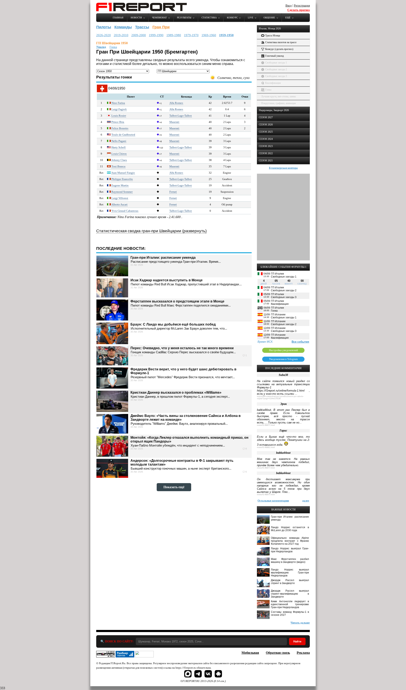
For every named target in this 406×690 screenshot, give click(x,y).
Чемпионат (159, 17)
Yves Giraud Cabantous (124, 210)
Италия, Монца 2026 (270, 28)
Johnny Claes (119, 160)
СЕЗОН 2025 (266, 131)
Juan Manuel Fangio (123, 172)
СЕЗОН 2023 (266, 146)
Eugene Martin (120, 185)
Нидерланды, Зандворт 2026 (274, 110)
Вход (288, 5)
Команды (123, 27)
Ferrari (173, 191)
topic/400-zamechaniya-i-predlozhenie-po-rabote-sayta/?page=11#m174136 (280, 397)
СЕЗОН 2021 (266, 160)
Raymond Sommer (122, 191)
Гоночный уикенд (274, 55)
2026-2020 (103, 35)
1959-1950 (226, 35)
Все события (300, 341)
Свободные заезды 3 (276, 76)
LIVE (250, 17)
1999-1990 (156, 35)
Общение (269, 17)
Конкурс (232, 17)
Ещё (288, 17)
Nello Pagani (118, 141)
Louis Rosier (118, 115)
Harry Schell (118, 147)
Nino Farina (118, 102)
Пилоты (103, 27)
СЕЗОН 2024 (266, 138)
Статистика (209, 17)
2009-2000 (138, 35)
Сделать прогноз (298, 10)
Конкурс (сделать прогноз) (279, 49)
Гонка (113, 47)
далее (305, 500)
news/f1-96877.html (266, 425)
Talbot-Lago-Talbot (180, 115)
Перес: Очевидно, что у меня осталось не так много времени (182, 348)
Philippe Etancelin (122, 179)
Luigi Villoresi (119, 198)
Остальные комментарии (273, 500)
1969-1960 (209, 35)
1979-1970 (191, 35)
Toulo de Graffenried (123, 134)
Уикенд (101, 47)
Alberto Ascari (119, 204)
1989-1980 (173, 35)
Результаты (184, 17)
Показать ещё (173, 487)
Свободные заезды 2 (276, 69)
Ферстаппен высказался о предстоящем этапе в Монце (177, 301)
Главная (118, 17)
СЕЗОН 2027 (266, 117)
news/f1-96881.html (266, 447)
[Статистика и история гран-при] (102, 91)
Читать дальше (300, 622)
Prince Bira (117, 122)
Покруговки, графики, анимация (278, 103)
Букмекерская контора (283, 167)
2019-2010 (121, 35)
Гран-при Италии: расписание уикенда (163, 257)
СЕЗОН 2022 (266, 153)
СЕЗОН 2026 (266, 124)
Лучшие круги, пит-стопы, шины (278, 96)
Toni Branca (118, 166)
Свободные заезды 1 (276, 62)
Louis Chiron (119, 153)
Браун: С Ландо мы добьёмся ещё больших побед (173, 324)
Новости (136, 17)
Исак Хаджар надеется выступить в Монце (166, 280)
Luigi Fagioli (119, 109)
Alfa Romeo (176, 102)
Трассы (142, 27)
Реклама (303, 652)
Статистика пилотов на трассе (280, 42)
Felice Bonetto (119, 128)
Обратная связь (278, 652)
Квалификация (273, 82)
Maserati (174, 122)
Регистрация (302, 5)
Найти (297, 641)
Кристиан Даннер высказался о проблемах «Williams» (175, 392)
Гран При (161, 27)
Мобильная (250, 652)
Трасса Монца (272, 35)
